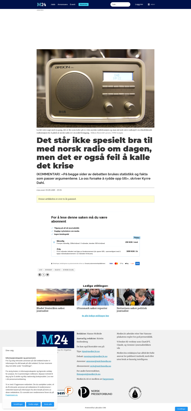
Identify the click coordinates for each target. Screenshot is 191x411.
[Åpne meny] (151, 4)
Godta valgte (33, 404)
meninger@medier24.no (95, 356)
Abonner (84, 4)
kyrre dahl (68, 270)
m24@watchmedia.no (100, 366)
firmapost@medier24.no (88, 374)
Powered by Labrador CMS (95, 408)
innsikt (48, 270)
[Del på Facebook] (39, 275)
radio (57, 270)
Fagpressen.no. (12, 395)
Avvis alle (48, 404)
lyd (40, 270)
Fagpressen (108, 379)
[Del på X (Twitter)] (43, 275)
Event (72, 4)
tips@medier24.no (91, 351)
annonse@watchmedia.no (98, 361)
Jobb (53, 4)
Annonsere (63, 4)
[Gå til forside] (41, 4)
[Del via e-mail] (47, 275)
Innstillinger (181, 409)
